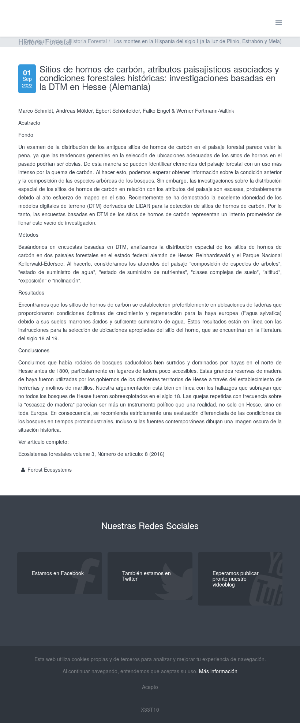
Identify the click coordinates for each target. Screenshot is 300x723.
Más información (218, 671)
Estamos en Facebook (58, 573)
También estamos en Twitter (146, 575)
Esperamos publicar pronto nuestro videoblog (236, 578)
